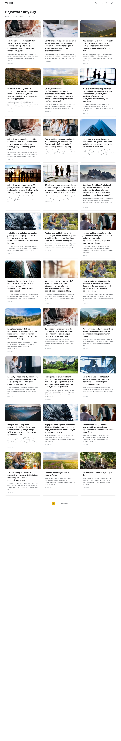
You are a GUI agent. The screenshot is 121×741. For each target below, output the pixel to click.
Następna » (64, 503)
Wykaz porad (99, 3)
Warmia (9, 3)
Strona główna (111, 3)
